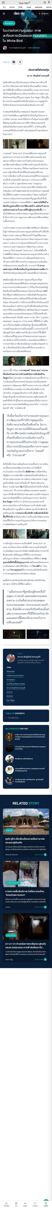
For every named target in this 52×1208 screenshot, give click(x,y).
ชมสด (29, 7)
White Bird (10, 671)
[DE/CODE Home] (19, 14)
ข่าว (4, 7)
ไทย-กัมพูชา (11, 700)
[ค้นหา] (32, 13)
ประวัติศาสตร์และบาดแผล (16, 684)
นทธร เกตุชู (9, 959)
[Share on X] (20, 62)
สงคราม (9, 692)
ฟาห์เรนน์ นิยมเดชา (11, 854)
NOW (20, 7)
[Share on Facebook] (13, 62)
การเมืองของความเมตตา (15, 675)
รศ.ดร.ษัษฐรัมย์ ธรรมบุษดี (17, 48)
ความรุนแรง (11, 680)
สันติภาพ (10, 696)
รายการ (12, 7)
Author (7, 907)
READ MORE (39, 854)
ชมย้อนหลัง (38, 7)
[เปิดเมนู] (4, 14)
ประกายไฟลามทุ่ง (13, 718)
